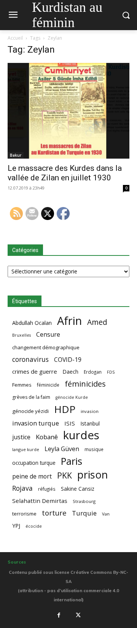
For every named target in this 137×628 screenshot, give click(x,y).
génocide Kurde (72, 397)
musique (94, 449)
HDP (64, 409)
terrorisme (24, 513)
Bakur (15, 155)
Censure (48, 335)
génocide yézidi (30, 411)
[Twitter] (78, 615)
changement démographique (46, 347)
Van (106, 514)
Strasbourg (84, 501)
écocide (33, 526)
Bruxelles (21, 335)
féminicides (85, 384)
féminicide (48, 385)
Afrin (69, 321)
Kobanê (47, 437)
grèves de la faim (31, 397)
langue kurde (25, 449)
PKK (64, 475)
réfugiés (47, 489)
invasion (90, 411)
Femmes (22, 384)
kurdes (81, 435)
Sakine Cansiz (77, 488)
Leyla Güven (62, 449)
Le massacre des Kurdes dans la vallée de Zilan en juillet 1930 (65, 173)
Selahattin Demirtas (39, 500)
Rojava (22, 488)
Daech (70, 371)
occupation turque (34, 462)
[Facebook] (58, 615)
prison (92, 475)
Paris (71, 461)
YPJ (16, 525)
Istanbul (90, 423)
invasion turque (35, 423)
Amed (97, 322)
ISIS (69, 423)
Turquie (84, 513)
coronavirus (30, 359)
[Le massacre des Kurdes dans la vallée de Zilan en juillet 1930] (68, 110)
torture (54, 513)
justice (21, 437)
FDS (111, 372)
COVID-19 (67, 360)
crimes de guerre (34, 371)
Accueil (15, 38)
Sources (17, 562)
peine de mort (32, 476)
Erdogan (93, 372)
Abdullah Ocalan (32, 322)
